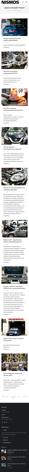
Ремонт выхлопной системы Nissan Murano (16, 457)
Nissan (4, 53)
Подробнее (6, 47)
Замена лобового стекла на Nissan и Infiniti (16, 464)
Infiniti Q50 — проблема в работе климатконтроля (13, 241)
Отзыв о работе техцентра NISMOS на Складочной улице (14, 287)
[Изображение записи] (3, 451)
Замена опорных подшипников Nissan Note (13, 109)
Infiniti (4, 20)
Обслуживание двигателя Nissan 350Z (13, 374)
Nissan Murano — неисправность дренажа (13, 148)
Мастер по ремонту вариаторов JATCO (11, 72)
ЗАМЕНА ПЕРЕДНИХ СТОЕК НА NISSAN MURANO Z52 (17, 451)
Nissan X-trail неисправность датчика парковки (14, 189)
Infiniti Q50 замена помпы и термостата (14, 339)
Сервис (4, 358)
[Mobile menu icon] (26, 2)
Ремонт (4, 21)
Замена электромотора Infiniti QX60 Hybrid (12, 39)
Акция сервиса (6, 267)
